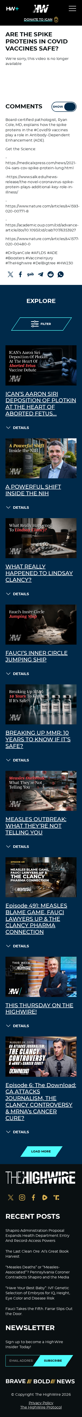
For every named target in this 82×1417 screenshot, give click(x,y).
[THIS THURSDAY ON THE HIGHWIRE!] (41, 977)
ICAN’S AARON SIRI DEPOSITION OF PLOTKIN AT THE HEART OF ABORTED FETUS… (40, 404)
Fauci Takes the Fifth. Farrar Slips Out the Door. (39, 1311)
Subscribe (53, 1360)
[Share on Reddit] (51, 274)
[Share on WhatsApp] (61, 274)
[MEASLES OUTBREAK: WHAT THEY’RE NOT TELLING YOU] (41, 791)
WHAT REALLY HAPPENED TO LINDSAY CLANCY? (39, 573)
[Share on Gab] (31, 274)
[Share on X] (10, 274)
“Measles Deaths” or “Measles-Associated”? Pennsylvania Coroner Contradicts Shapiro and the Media (37, 1272)
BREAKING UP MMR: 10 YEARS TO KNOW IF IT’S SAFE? (38, 739)
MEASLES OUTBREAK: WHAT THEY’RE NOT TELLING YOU (35, 826)
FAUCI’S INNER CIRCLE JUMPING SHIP (36, 657)
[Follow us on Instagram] (22, 1198)
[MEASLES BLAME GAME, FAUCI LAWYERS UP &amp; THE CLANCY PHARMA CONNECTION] (41, 877)
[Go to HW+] (12, 9)
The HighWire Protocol (41, 1407)
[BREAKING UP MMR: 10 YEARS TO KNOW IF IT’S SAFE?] (41, 704)
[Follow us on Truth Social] (56, 1198)
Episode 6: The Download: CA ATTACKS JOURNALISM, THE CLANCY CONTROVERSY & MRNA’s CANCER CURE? (40, 1102)
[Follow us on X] (10, 1198)
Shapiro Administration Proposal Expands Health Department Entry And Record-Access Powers (37, 1236)
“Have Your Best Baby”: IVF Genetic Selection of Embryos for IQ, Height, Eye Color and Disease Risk (37, 1293)
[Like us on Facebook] (33, 1198)
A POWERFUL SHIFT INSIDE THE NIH (33, 490)
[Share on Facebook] (20, 274)
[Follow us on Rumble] (45, 1198)
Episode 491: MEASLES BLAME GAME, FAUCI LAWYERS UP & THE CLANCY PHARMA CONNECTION (36, 919)
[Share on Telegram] (41, 274)
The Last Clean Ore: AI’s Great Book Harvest (37, 1254)
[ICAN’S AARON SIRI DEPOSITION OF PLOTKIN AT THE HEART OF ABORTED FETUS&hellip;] (41, 365)
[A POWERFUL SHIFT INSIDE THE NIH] (41, 458)
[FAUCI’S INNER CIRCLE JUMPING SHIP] (41, 625)
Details (21, 428)
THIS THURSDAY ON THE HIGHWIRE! (39, 1009)
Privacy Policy (41, 1403)
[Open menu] (72, 9)
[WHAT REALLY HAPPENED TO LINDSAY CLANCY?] (41, 538)
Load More (41, 1151)
